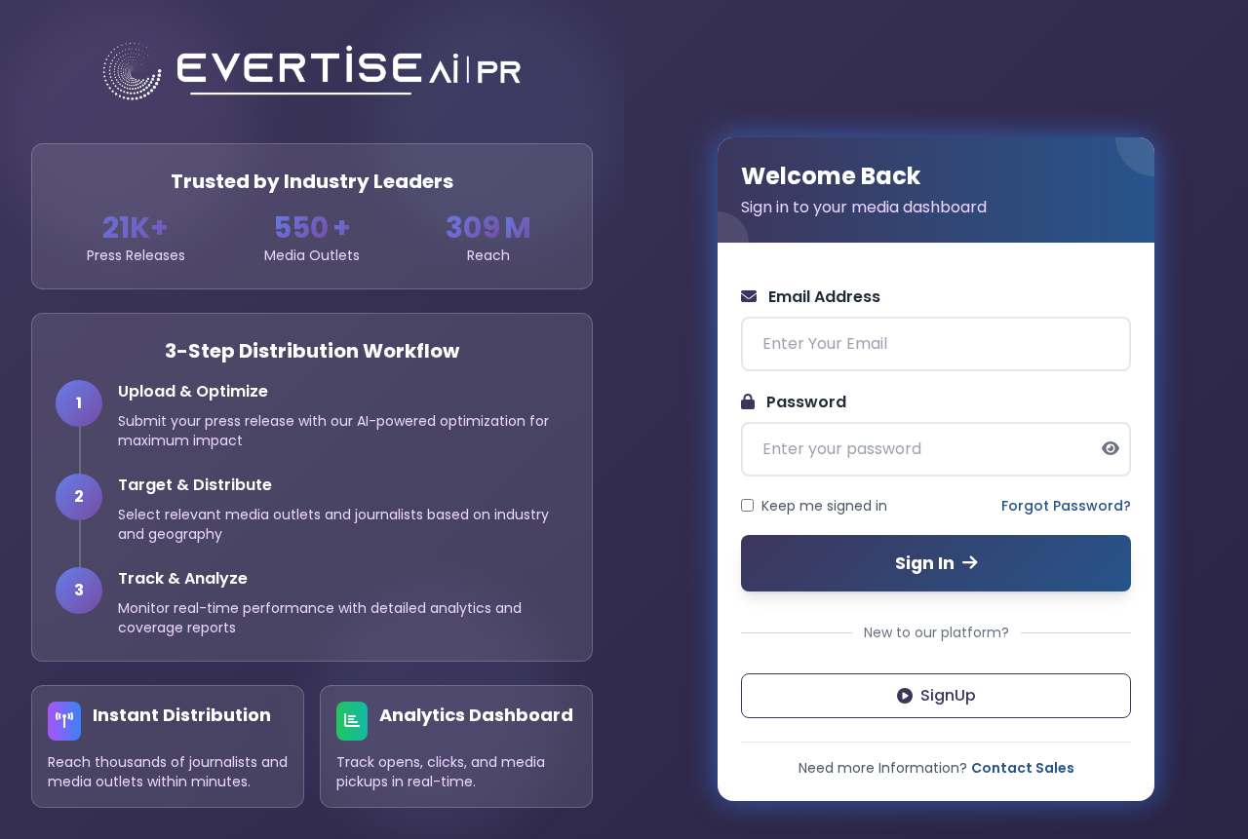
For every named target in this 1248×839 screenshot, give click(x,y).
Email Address (822, 297)
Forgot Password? (1066, 505)
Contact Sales (1022, 768)
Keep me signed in (824, 505)
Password (804, 402)
